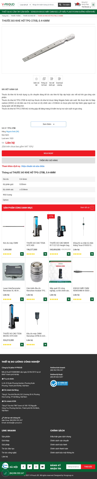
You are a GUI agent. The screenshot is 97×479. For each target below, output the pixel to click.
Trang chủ (5, 16)
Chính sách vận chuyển (59, 440)
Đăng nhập (85, 4)
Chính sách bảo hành (58, 444)
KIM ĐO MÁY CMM (46, 12)
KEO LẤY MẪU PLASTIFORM (66, 12)
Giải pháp (5, 444)
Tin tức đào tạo (8, 448)
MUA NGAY (48, 153)
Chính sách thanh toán (59, 448)
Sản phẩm (6, 436)
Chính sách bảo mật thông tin (62, 453)
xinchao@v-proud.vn (14, 423)
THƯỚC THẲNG (16, 16)
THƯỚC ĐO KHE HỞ (29, 16)
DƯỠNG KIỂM (84, 12)
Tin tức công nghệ (9, 453)
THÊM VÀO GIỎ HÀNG (48, 160)
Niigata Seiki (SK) (12, 131)
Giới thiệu (5, 440)
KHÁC (92, 12)
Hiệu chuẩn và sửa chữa (32, 166)
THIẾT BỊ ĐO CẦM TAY (11, 12)
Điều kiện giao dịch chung (60, 436)
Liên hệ (5, 457)
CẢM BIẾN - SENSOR (29, 12)
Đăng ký (84, 2)
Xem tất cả (85, 207)
